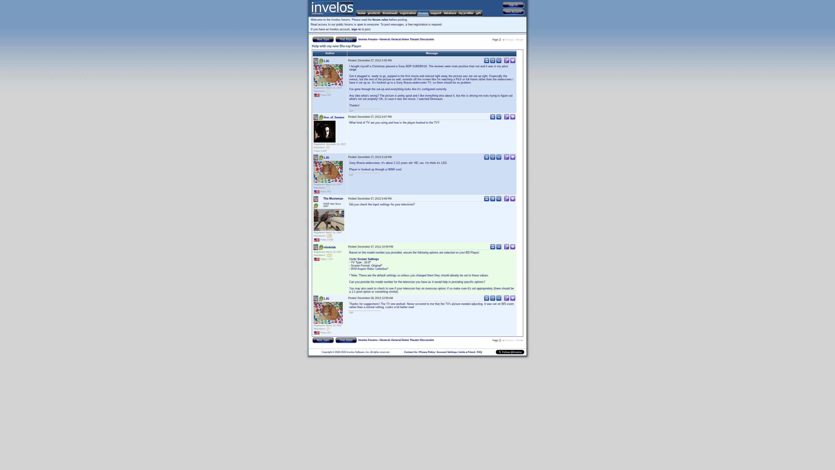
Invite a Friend (467, 352)
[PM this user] (486, 62)
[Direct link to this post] (506, 62)
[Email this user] (493, 62)
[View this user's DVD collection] (499, 62)
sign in (356, 29)
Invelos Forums (367, 39)
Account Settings (447, 352)
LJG (326, 61)
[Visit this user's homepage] (493, 200)
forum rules (380, 19)
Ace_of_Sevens (334, 117)
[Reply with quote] (513, 62)
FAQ (479, 352)
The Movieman (333, 198)
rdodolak (330, 247)
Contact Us (410, 352)
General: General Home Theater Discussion (407, 39)
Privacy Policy (427, 352)
